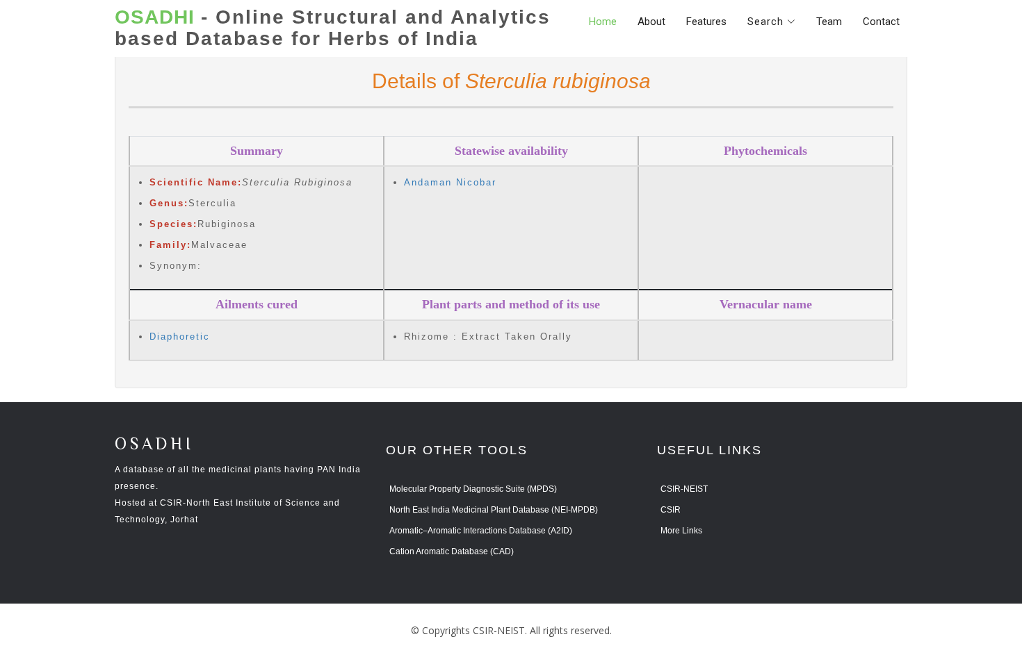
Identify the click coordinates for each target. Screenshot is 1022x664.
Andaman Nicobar (450, 182)
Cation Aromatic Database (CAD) (451, 551)
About (651, 21)
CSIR (670, 510)
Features (706, 21)
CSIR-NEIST (684, 489)
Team (829, 21)
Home (603, 21)
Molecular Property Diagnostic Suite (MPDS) (473, 489)
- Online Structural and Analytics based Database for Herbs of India (333, 28)
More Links (681, 531)
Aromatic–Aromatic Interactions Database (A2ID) (480, 531)
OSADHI (154, 445)
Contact (881, 21)
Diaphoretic (179, 336)
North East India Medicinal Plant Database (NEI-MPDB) (493, 510)
